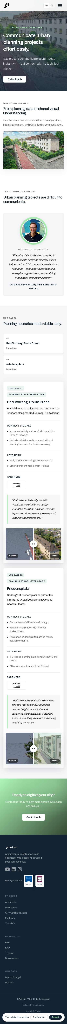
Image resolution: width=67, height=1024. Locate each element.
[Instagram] (20, 869)
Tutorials (10, 923)
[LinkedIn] (13, 869)
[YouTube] (7, 869)
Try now (9, 953)
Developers (11, 907)
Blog (7, 942)
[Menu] (60, 5)
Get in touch (14, 79)
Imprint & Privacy (33, 1011)
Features (10, 918)
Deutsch (9, 982)
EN (46, 5)
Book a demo (12, 958)
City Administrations (16, 913)
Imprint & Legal (13, 977)
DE (52, 5)
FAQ (7, 948)
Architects (11, 902)
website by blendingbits (33, 1005)
